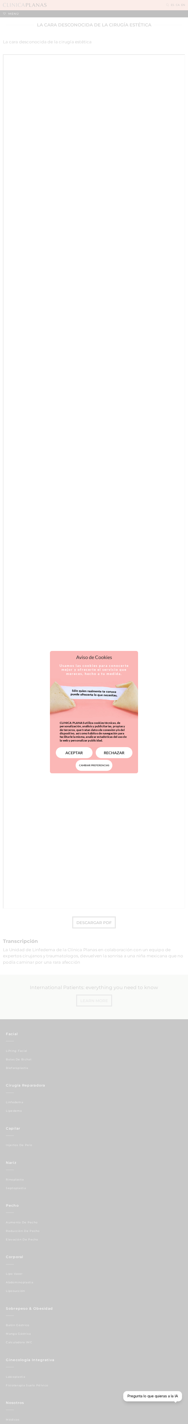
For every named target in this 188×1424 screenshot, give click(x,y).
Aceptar (74, 752)
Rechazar (114, 752)
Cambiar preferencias (94, 765)
